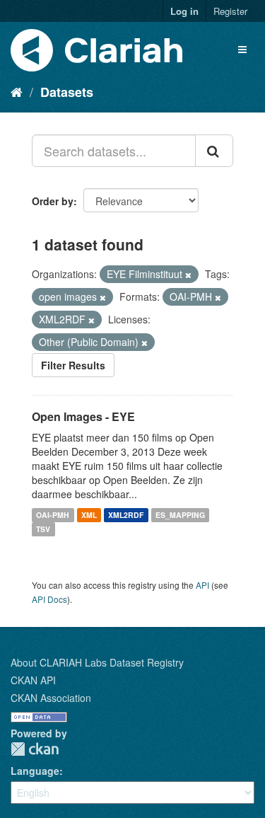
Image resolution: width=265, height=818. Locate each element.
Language (35, 771)
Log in (184, 11)
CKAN (35, 749)
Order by (52, 201)
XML (89, 514)
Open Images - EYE (83, 416)
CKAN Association (51, 698)
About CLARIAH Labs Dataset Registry (97, 662)
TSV (43, 529)
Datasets (66, 92)
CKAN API (33, 680)
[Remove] (188, 274)
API (202, 585)
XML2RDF (125, 514)
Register (230, 11)
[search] (214, 150)
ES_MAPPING (180, 514)
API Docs (49, 599)
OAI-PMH (52, 514)
